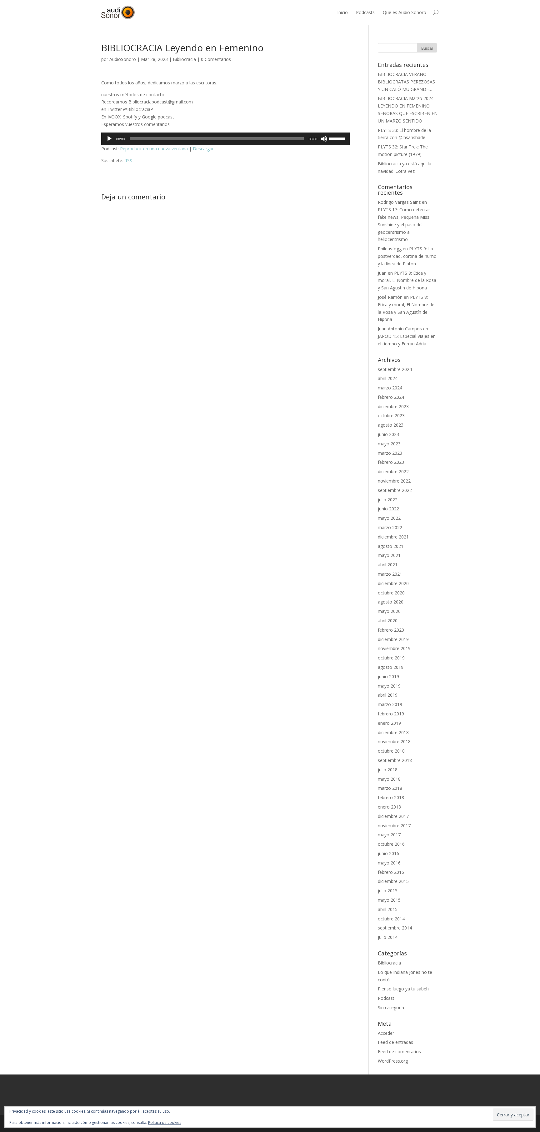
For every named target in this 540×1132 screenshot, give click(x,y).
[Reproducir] (109, 139)
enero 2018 (389, 807)
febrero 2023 (391, 462)
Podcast (386, 998)
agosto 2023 (390, 425)
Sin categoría (391, 1007)
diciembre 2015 (393, 881)
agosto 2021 (390, 546)
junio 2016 (388, 853)
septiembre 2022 (395, 490)
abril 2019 (388, 695)
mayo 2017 (389, 835)
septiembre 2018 (395, 760)
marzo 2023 (390, 453)
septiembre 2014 (395, 928)
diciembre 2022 (393, 471)
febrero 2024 (391, 397)
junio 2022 (388, 509)
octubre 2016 (391, 844)
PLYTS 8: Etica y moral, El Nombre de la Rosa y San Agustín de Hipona (407, 280)
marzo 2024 (390, 388)
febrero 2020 (391, 630)
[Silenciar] (324, 139)
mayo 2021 (389, 555)
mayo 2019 (389, 686)
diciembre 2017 (393, 816)
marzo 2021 (390, 574)
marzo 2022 (390, 527)
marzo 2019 (390, 704)
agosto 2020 (390, 602)
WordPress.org (393, 1061)
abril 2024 (388, 378)
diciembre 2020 (393, 583)
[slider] (338, 138)
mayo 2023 (389, 444)
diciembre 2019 (393, 639)
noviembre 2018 (394, 741)
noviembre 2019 (394, 648)
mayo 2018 (389, 779)
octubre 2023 (391, 415)
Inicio (342, 12)
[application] (225, 139)
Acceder (386, 1033)
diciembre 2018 (393, 732)
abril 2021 (388, 565)
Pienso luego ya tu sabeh (403, 989)
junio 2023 (388, 434)
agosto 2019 (390, 667)
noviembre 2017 (394, 826)
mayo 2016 (389, 863)
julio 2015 (388, 891)
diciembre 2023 (393, 406)
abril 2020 (388, 621)
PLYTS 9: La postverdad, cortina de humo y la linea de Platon (407, 256)
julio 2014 (388, 937)
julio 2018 (388, 770)
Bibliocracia (184, 59)
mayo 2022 (389, 518)
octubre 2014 (391, 919)
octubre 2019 (391, 658)
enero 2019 (389, 723)
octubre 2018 (391, 751)
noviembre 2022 (394, 481)
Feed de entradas (395, 1042)
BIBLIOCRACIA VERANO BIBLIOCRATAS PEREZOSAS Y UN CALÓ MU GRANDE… (406, 81)
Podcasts (365, 12)
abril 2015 (388, 909)
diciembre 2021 (393, 537)
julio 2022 (388, 500)
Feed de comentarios (399, 1051)
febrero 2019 (391, 714)
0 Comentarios (216, 59)
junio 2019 (388, 676)
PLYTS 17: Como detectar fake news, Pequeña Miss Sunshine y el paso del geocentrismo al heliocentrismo (404, 224)
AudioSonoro (122, 59)
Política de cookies (164, 1122)
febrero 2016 (391, 872)
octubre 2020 (391, 593)
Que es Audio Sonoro (404, 12)
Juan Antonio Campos (400, 329)
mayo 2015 (389, 900)
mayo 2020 (389, 611)
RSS (128, 160)
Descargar (203, 149)
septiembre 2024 (395, 369)
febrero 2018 (391, 797)
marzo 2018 (390, 788)
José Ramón (390, 297)
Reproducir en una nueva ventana (154, 149)
